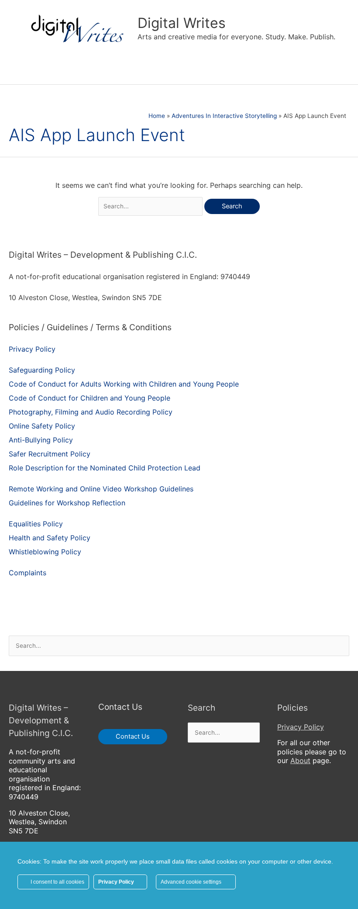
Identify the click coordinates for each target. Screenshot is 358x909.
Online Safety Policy (42, 426)
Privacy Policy (32, 349)
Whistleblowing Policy (45, 551)
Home (156, 115)
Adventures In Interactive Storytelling (224, 115)
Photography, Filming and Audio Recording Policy (90, 412)
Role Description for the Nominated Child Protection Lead (104, 467)
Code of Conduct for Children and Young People (89, 398)
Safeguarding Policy (42, 370)
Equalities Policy (36, 523)
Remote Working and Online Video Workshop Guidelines (101, 488)
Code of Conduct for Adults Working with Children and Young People (124, 384)
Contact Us (133, 736)
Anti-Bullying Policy (41, 439)
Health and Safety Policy (49, 537)
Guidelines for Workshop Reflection (67, 502)
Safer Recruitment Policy (49, 453)
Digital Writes (182, 22)
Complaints (27, 572)
